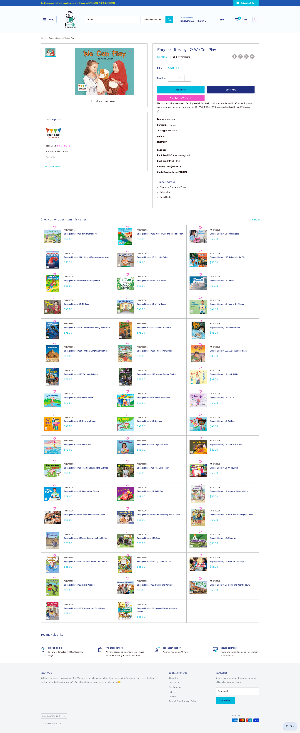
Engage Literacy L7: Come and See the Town (230, 585)
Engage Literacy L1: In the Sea (77, 444)
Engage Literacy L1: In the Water (78, 397)
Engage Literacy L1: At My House (151, 304)
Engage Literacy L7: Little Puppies (79, 585)
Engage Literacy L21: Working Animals (81, 374)
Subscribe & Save (249, 3)
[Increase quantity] (188, 78)
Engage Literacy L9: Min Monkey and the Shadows (86, 561)
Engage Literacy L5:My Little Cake (152, 257)
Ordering (173, 696)
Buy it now (231, 89)
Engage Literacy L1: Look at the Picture (81, 491)
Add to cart (180, 89)
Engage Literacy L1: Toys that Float (152, 444)
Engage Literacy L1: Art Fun (222, 421)
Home (43, 38)
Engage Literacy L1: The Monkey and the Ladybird (86, 468)
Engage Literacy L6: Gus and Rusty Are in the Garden (157, 610)
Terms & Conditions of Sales (182, 701)
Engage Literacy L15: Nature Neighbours (82, 280)
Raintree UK (162, 57)
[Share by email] (252, 56)
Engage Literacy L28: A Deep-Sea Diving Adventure (87, 327)
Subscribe (225, 700)
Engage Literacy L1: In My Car (150, 491)
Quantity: (161, 78)
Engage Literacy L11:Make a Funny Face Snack (84, 514)
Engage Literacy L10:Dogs (148, 538)
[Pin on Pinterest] (240, 56)
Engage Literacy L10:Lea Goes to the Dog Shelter (86, 538)
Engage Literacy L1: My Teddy (77, 304)
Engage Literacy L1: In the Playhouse (153, 397)
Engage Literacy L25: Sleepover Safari (154, 350)
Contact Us (174, 682)
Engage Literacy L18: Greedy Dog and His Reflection (160, 233)
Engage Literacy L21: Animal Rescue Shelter (156, 374)
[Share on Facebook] (234, 56)
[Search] (169, 19)
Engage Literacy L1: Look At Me (224, 374)
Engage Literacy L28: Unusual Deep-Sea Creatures (86, 257)
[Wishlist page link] (256, 19)
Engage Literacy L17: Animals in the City (227, 257)
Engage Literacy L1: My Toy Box (224, 468)
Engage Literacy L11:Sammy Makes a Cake (229, 491)
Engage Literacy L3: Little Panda (151, 280)
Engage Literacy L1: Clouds (222, 280)
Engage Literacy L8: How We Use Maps (227, 561)
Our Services (175, 687)
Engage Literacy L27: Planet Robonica (154, 327)
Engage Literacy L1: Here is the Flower (227, 304)
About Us (173, 678)
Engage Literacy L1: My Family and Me (80, 233)
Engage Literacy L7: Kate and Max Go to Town (84, 608)
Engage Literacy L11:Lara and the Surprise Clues (231, 514)
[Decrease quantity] (171, 78)
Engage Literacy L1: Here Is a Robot (80, 421)
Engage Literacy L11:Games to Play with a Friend (158, 514)
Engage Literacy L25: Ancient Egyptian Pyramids (86, 350)
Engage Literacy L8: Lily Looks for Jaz (154, 561)
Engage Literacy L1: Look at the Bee (226, 444)
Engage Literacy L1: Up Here (149, 421)
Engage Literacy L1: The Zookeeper (153, 468)
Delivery (172, 692)
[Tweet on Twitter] (246, 56)
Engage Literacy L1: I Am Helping (224, 233)
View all (256, 219)
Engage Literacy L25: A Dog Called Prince (228, 350)
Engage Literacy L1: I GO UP (222, 397)
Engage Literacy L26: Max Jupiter (225, 327)
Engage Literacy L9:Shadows (223, 538)
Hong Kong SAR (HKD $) (51, 716)
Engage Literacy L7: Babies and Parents (154, 585)
